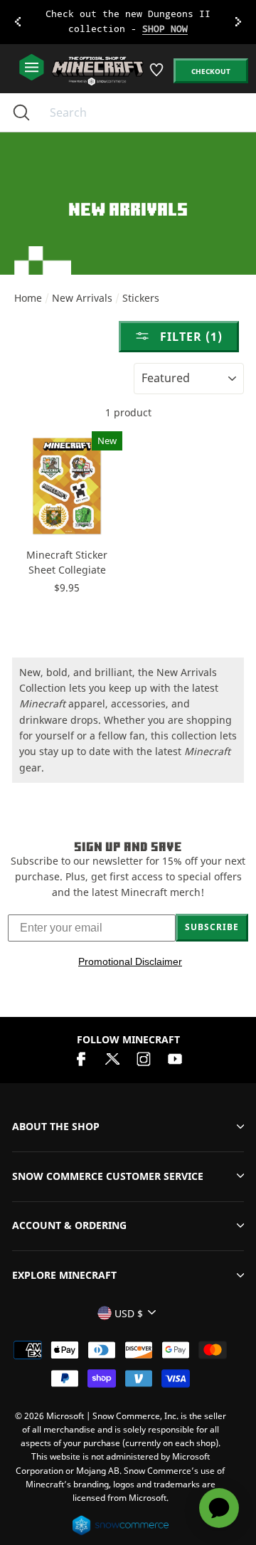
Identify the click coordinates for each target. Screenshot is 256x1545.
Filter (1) (189, 336)
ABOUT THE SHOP (56, 1126)
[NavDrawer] (31, 68)
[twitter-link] (112, 1058)
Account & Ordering (69, 1225)
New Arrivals (82, 298)
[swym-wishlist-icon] (157, 75)
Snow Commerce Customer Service (107, 1176)
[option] (128, 22)
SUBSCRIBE (212, 927)
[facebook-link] (81, 1058)
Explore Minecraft (64, 1275)
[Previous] (18, 22)
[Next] (238, 22)
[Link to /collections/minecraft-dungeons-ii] (128, 22)
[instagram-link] (144, 1058)
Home (28, 298)
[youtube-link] (175, 1058)
